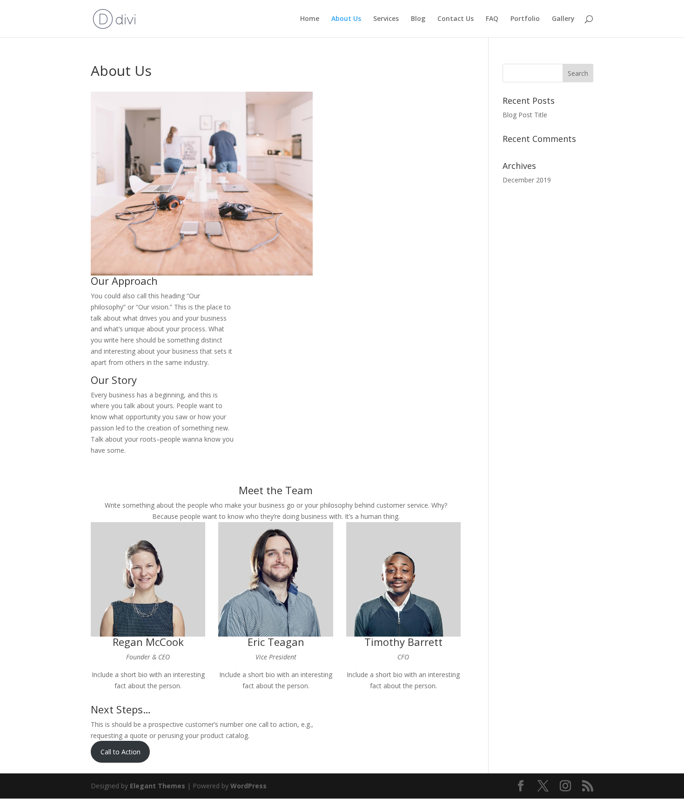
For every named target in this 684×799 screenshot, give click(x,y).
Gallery (563, 19)
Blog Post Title (525, 114)
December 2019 (527, 179)
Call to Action (121, 751)
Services (386, 19)
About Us (346, 19)
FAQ (492, 19)
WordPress (248, 785)
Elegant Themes (157, 785)
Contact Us (455, 19)
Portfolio (525, 19)
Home (309, 19)
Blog (418, 19)
